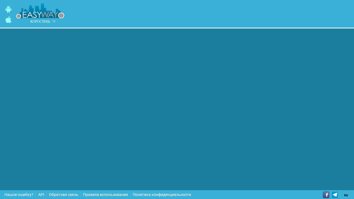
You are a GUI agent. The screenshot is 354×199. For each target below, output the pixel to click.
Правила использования (105, 194)
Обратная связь (63, 194)
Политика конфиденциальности (162, 194)
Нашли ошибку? (18, 194)
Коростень (40, 21)
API (41, 194)
